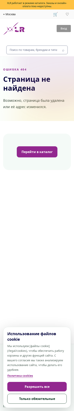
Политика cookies (20, 376)
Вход (64, 28)
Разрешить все (37, 386)
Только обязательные (37, 399)
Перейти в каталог (37, 152)
